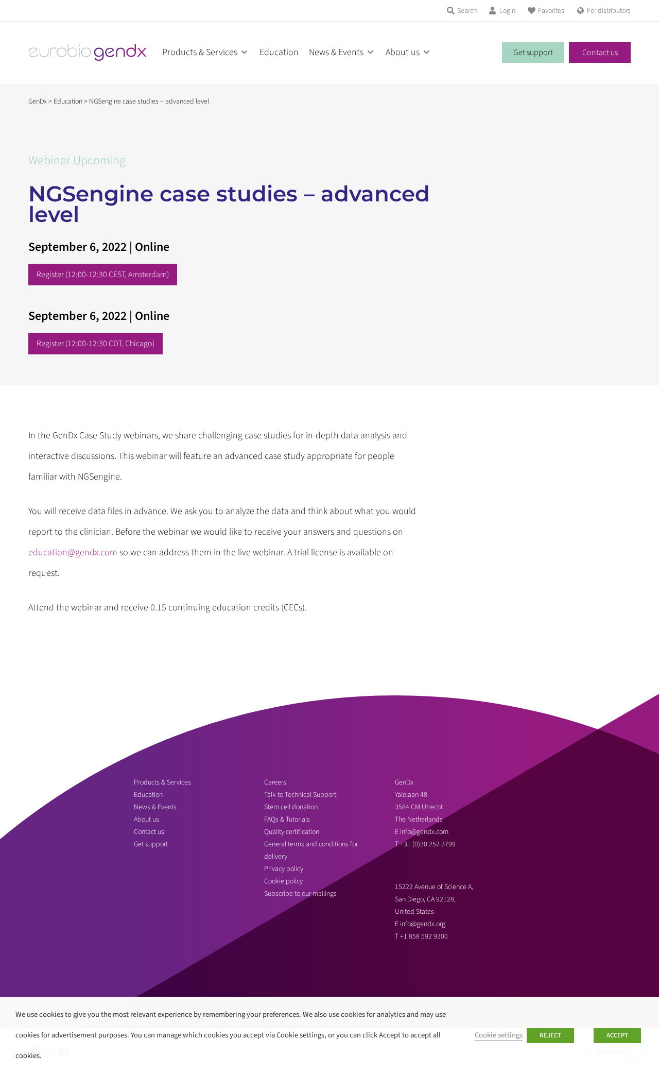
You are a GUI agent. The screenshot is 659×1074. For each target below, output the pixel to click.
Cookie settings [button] (499, 1035)
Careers (275, 782)
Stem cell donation (291, 807)
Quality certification (291, 832)
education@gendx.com (72, 552)
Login (507, 11)
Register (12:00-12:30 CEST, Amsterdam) (103, 274)
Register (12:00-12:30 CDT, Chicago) (95, 343)
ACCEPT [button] (617, 1035)
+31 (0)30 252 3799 (428, 844)
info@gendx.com (424, 832)
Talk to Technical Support (300, 795)
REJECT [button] (550, 1035)
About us (403, 52)
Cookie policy (283, 881)
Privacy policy (283, 869)
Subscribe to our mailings (300, 894)
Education (279, 52)
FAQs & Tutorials (287, 819)
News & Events (336, 52)
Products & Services (199, 52)
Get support (533, 52)
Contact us (600, 52)
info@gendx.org (422, 924)
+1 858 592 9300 (424, 936)
